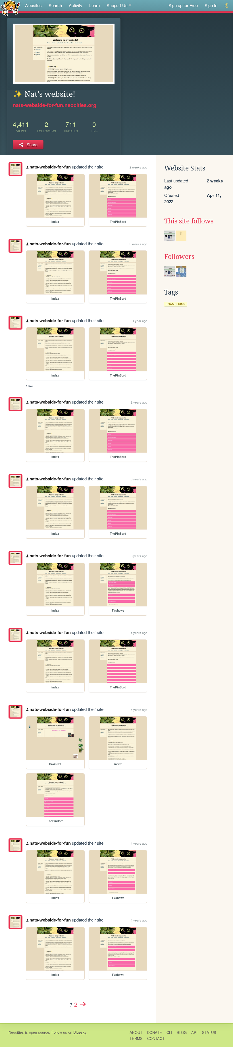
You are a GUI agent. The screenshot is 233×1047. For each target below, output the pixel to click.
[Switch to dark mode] (227, 5)
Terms (136, 1038)
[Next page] (82, 1004)
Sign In (211, 5)
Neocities (16, 1032)
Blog (182, 1032)
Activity (75, 5)
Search (55, 5)
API (194, 1032)
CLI (169, 1032)
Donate (154, 1032)
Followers (179, 256)
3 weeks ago (138, 244)
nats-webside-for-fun (50, 167)
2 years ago (139, 402)
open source (39, 1032)
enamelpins (175, 304)
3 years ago (139, 479)
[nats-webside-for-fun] (15, 169)
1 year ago (139, 320)
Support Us (117, 5)
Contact (156, 1038)
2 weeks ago (138, 167)
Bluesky (80, 1032)
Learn (94, 5)
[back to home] (10, 8)
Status (209, 1032)
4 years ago (139, 632)
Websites (33, 5)
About (136, 1032)
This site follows (188, 221)
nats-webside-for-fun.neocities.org (54, 105)
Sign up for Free (183, 5)
